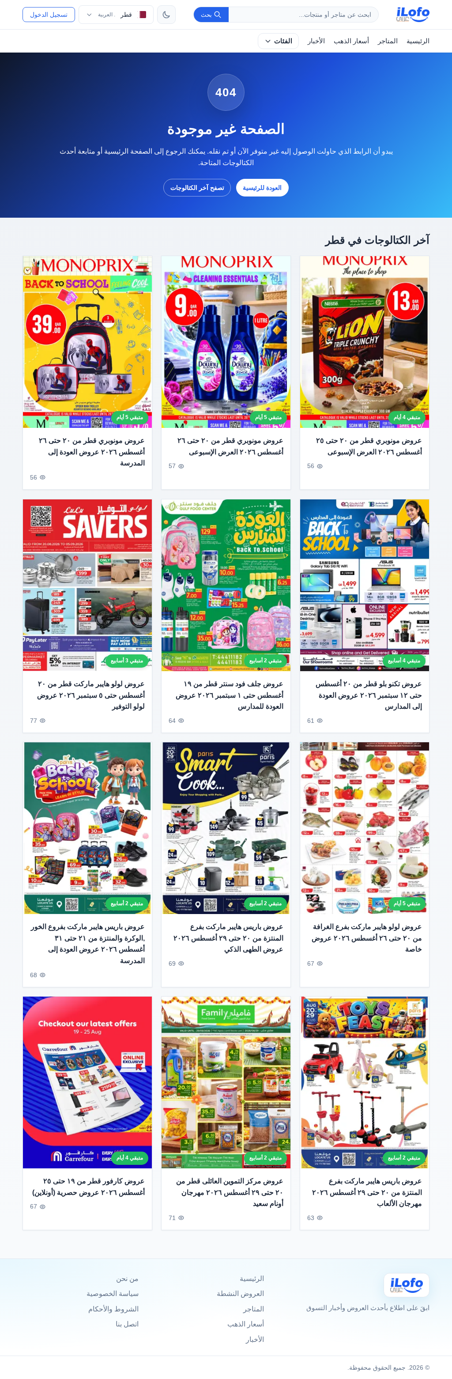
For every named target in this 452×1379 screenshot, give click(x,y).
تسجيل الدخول (49, 14)
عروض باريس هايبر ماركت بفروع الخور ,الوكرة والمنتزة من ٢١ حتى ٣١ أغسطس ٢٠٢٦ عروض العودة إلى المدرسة (88, 943)
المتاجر (388, 41)
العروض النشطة (240, 1293)
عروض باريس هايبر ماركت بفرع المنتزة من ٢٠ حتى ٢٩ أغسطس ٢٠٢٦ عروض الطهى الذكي (228, 938)
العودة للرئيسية (262, 187)
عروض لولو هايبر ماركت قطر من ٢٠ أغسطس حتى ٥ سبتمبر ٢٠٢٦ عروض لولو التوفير (91, 695)
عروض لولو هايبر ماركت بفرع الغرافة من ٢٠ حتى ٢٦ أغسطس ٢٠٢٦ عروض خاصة (367, 938)
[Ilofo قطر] (406, 1285)
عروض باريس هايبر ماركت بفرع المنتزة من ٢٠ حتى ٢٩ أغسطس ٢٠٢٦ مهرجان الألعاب (367, 1192)
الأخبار (316, 41)
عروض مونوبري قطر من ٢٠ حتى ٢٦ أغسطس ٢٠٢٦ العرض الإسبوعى (230, 446)
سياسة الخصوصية (113, 1293)
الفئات (283, 41)
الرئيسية (418, 41)
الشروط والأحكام (113, 1309)
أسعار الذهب (351, 41)
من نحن (127, 1278)
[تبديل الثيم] (166, 14)
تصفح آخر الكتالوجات (197, 187)
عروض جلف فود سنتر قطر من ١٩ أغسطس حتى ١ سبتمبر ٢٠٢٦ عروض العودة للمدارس (229, 695)
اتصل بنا (127, 1324)
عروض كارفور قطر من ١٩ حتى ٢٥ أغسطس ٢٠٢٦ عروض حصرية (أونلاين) (88, 1186)
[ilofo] (412, 14)
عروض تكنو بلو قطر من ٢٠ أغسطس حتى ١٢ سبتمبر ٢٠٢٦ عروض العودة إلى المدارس (369, 695)
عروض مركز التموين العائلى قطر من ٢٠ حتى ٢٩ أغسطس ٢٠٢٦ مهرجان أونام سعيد (229, 1192)
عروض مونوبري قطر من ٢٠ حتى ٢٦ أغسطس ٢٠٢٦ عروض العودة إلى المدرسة (92, 452)
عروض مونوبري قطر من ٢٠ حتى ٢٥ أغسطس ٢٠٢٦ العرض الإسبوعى (369, 446)
